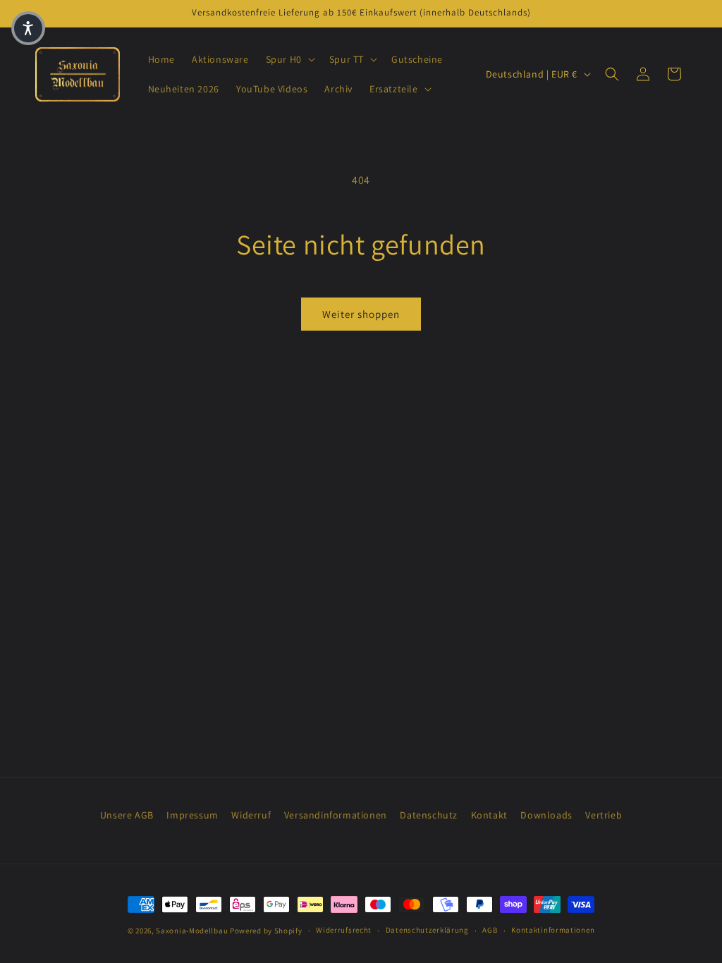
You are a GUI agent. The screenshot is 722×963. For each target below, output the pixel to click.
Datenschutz (429, 815)
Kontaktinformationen (552, 930)
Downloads (546, 815)
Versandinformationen (335, 815)
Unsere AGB (127, 815)
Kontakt (489, 815)
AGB (489, 930)
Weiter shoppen (361, 314)
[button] (289, 59)
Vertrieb (603, 815)
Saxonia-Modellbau (192, 931)
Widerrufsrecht (344, 930)
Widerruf (251, 815)
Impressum (192, 815)
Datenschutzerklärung (427, 930)
